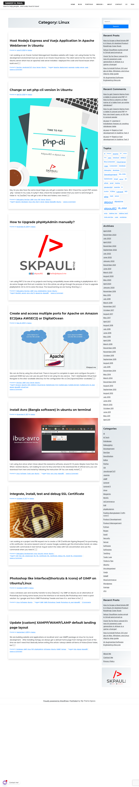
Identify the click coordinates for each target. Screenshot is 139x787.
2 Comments (86, 602)
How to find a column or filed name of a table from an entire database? (116, 102)
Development (28, 554)
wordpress (123, 217)
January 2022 (108, 261)
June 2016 (107, 333)
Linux (34, 67)
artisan (125, 153)
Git (104, 468)
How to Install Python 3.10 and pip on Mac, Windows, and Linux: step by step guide (116, 71)
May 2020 (107, 280)
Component (113, 166)
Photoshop (64, 602)
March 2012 (107, 405)
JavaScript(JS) (27, 67)
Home (73, 4)
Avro (48, 473)
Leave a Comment (16, 70)
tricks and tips (108, 217)
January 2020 (109, 287)
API (121, 153)
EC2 (56, 385)
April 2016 (107, 340)
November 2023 (109, 235)
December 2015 (109, 348)
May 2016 (107, 337)
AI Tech (106, 437)
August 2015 (108, 363)
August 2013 (108, 386)
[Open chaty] (5, 782)
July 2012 (106, 397)
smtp (105, 213)
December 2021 (109, 265)
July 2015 (106, 367)
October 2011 (108, 408)
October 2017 (108, 310)
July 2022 (107, 254)
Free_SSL (21, 556)
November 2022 (109, 246)
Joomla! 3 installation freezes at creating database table (116, 124)
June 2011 (107, 412)
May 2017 (107, 318)
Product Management (112, 523)
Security (40, 554)
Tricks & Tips (108, 561)
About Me (107, 654)
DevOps (19, 67)
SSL (35, 556)
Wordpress (107, 584)
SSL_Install (66, 556)
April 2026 (107, 231)
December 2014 (109, 371)
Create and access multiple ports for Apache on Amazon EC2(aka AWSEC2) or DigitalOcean (54, 316)
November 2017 (109, 306)
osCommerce (109, 502)
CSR (17, 556)
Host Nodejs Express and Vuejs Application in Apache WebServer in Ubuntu (52, 43)
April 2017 (107, 321)
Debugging (20, 199)
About (109, 4)
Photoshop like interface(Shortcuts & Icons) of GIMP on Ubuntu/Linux (53, 580)
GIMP (41, 602)
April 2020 (107, 284)
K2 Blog (112, 191)
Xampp (63, 649)
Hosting (117, 183)
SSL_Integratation (76, 556)
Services (99, 4)
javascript (108, 187)
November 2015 (109, 352)
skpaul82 (53, 202)
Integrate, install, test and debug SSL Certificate (47, 494)
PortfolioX (74, 701)
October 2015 (108, 355)
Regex (105, 531)
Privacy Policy (109, 661)
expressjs (71, 67)
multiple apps (63, 385)
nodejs (77, 67)
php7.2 (32, 293)
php (33, 202)
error (28, 293)
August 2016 (108, 325)
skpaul (47, 202)
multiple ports (84, 385)
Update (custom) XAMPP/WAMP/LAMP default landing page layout (53, 625)
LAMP (31, 199)
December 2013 (109, 382)
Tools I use (30, 473)
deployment (64, 67)
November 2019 (109, 291)
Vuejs (105, 572)
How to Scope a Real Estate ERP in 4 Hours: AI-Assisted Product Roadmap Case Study (116, 43)
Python (106, 527)
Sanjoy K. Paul (14, 3)
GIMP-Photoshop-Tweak (52, 602)
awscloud (116, 158)
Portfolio (89, 4)
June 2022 (107, 257)
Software (23, 473)
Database (19, 649)
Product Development (112, 519)
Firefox (106, 464)
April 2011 (106, 420)
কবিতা (104, 591)
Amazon (18, 385)
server (82, 67)
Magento (107, 494)
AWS (28, 385)
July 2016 (107, 329)
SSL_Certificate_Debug (55, 556)
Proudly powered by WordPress (56, 701)
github (106, 183)
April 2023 (107, 242)
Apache (56, 67)
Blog (80, 4)
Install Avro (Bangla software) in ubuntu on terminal (50, 410)
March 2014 (108, 378)
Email (116, 179)
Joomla (106, 475)
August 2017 (108, 314)
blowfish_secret (21, 293)
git (126, 179)
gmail (111, 183)
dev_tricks (122, 174)
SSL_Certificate (41, 556)
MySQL (106, 498)
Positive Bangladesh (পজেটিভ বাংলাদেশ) (114, 514)
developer (24, 202)
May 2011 (106, 416)
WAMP (59, 649)
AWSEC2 (33, 385)
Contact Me (108, 657)
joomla (117, 187)
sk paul (106, 121)
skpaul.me (39, 293)
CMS (106, 166)
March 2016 (107, 344)
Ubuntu (43, 67)
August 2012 (108, 393)
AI (104, 154)
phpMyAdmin (42, 291)
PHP (39, 199)
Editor (105, 460)
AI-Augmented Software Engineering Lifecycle (113, 78)
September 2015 (109, 359)
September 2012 (109, 389)
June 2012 (107, 401)
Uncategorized (109, 568)
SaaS (111, 196)
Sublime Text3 (123, 213)
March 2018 (107, 303)
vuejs (86, 67)
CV (126, 4)
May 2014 (107, 374)
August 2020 (108, 276)
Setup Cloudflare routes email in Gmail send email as (115, 51)
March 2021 (107, 272)
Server (38, 67)
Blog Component (109, 162)
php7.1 (38, 202)
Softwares (23, 602)
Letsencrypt (29, 556)
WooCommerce (109, 580)
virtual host (24, 387)
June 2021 (107, 269)
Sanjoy (30, 50)
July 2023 (107, 238)
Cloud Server (41, 385)
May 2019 (107, 295)
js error (106, 191)
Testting (106, 553)
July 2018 (107, 299)
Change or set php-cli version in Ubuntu (41, 90)
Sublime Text (113, 213)
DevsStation (108, 456)
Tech (132, 4)
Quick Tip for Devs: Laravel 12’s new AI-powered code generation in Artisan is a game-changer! (115, 60)
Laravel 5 (107, 486)
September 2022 (110, 250)
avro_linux (54, 473)
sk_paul (92, 385)
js (122, 187)
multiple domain (73, 385)
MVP (126, 191)
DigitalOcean (50, 385)
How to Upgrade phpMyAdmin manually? (42, 222)
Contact (118, 4)
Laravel (120, 192)
